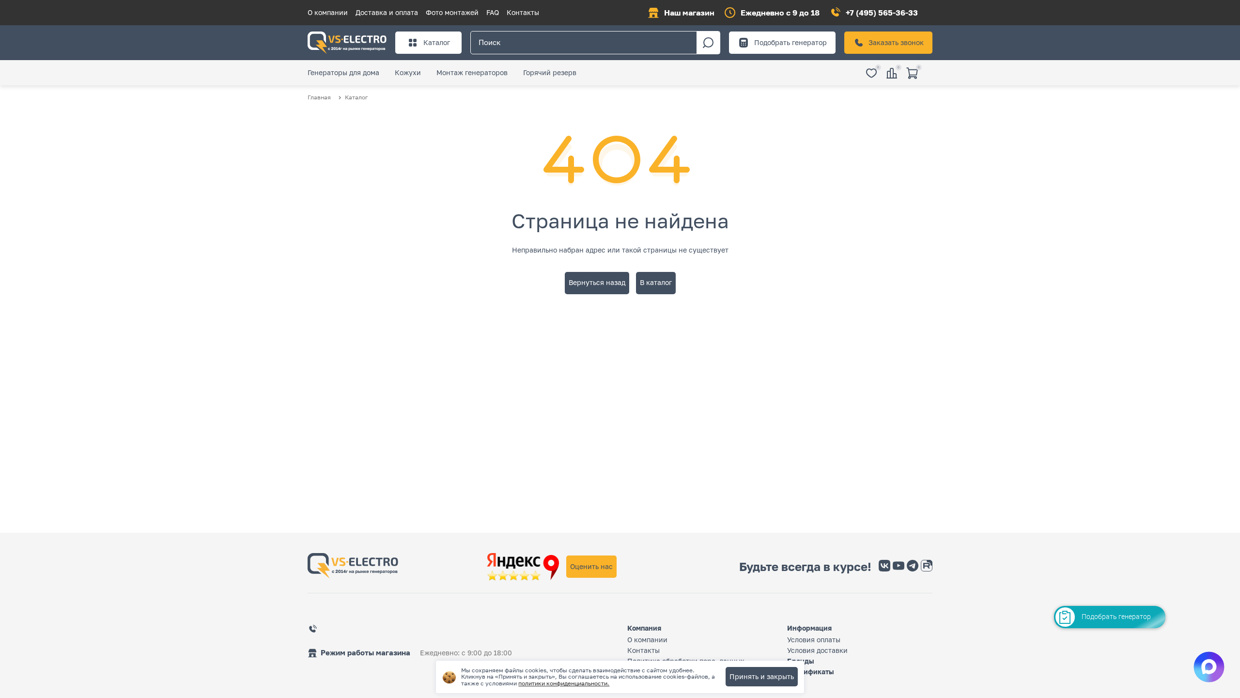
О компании (328, 12)
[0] (871, 73)
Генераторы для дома (343, 72)
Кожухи (408, 72)
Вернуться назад (597, 282)
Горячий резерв (549, 72)
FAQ (492, 12)
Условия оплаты (813, 639)
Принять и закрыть (761, 676)
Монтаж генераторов (472, 72)
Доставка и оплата (387, 12)
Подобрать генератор (790, 42)
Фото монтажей (452, 12)
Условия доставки (817, 650)
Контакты (523, 12)
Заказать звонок (896, 42)
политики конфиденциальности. (563, 683)
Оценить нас (591, 566)
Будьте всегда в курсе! (805, 566)
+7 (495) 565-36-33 (882, 12)
